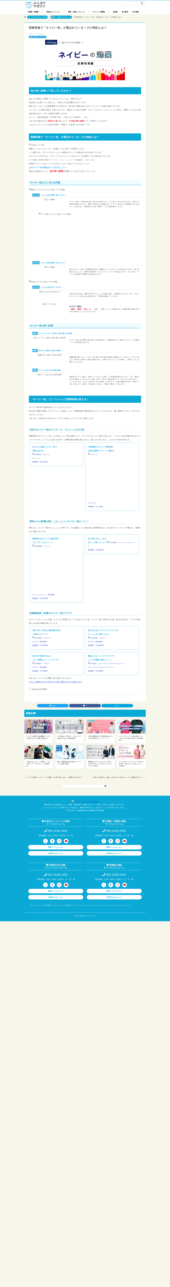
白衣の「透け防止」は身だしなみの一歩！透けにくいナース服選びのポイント (118, 777)
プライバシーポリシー (36, 905)
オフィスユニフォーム (123, 905)
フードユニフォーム (78, 905)
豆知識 (115, 12)
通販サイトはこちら (56, 847)
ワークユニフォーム (92, 905)
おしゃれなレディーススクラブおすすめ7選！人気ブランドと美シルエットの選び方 (131, 764)
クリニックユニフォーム (107, 905)
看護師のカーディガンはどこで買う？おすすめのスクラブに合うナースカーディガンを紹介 (100, 764)
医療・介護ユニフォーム (76, 12)
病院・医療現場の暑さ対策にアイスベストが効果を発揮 (69, 763)
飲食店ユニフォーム (53, 12)
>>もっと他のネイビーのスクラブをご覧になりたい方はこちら (55, 682)
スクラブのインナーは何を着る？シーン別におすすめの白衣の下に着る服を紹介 (131, 738)
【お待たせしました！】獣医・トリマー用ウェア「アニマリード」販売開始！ (38, 764)
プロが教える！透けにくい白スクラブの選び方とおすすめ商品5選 (69, 737)
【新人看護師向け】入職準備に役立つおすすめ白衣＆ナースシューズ (100, 737)
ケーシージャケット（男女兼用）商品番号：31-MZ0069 (44, 596)
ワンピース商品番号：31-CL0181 (95, 504)
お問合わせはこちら (56, 853)
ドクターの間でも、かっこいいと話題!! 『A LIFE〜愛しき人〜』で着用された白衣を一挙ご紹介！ (56, 777)
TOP (37, 17)
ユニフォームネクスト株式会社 (61, 905)
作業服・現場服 (33, 12)
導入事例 (125, 12)
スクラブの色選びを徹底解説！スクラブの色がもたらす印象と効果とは (38, 737)
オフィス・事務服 (99, 12)
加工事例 (136, 12)
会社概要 (47, 905)
